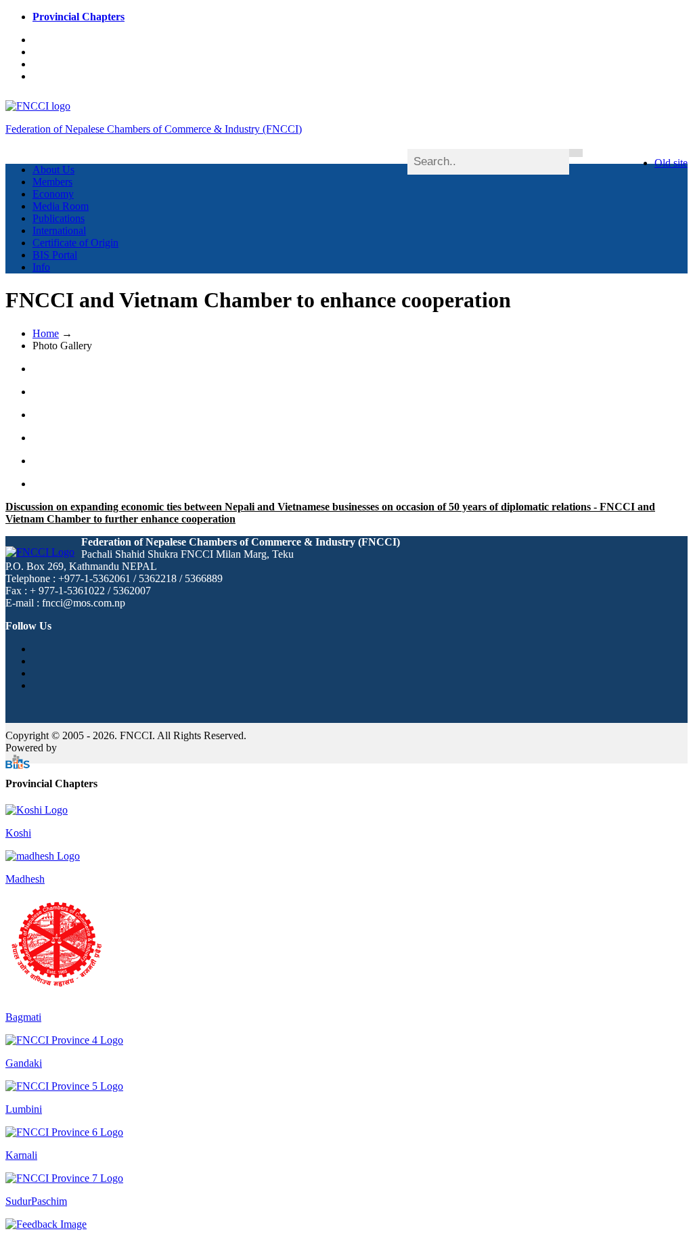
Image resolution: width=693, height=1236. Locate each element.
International (59, 230)
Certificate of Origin (75, 242)
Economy (53, 194)
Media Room (60, 206)
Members (52, 181)
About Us (53, 169)
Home (45, 333)
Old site (671, 163)
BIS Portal (54, 255)
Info (41, 267)
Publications (58, 218)
